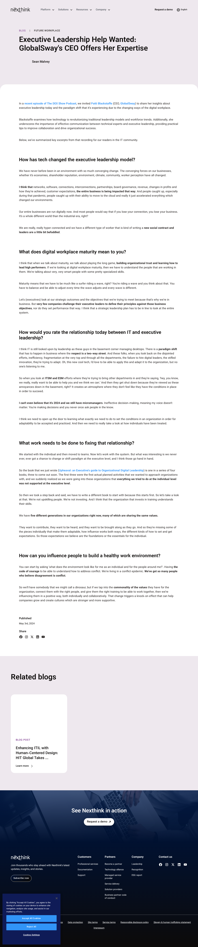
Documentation (85, 869)
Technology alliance (114, 869)
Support (81, 875)
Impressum (99, 928)
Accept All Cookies (31, 918)
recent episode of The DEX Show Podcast (50, 104)
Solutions (63, 10)
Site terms (93, 922)
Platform (45, 10)
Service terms (109, 922)
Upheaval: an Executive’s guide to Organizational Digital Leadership (101, 471)
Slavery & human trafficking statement (172, 922)
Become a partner (113, 864)
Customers (84, 857)
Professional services (88, 864)
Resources (82, 10)
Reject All (31, 926)
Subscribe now (21, 878)
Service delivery (112, 884)
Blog (22, 31)
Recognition (137, 869)
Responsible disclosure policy (135, 922)
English (184, 9)
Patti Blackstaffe (101, 104)
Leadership (137, 864)
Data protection (75, 922)
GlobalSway (127, 104)
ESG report (137, 875)
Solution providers (113, 889)
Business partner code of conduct (115, 897)
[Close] (56, 898)
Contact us (165, 857)
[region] (31, 919)
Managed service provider (113, 877)
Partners (110, 857)
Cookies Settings (31, 935)
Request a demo (164, 10)
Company (101, 10)
